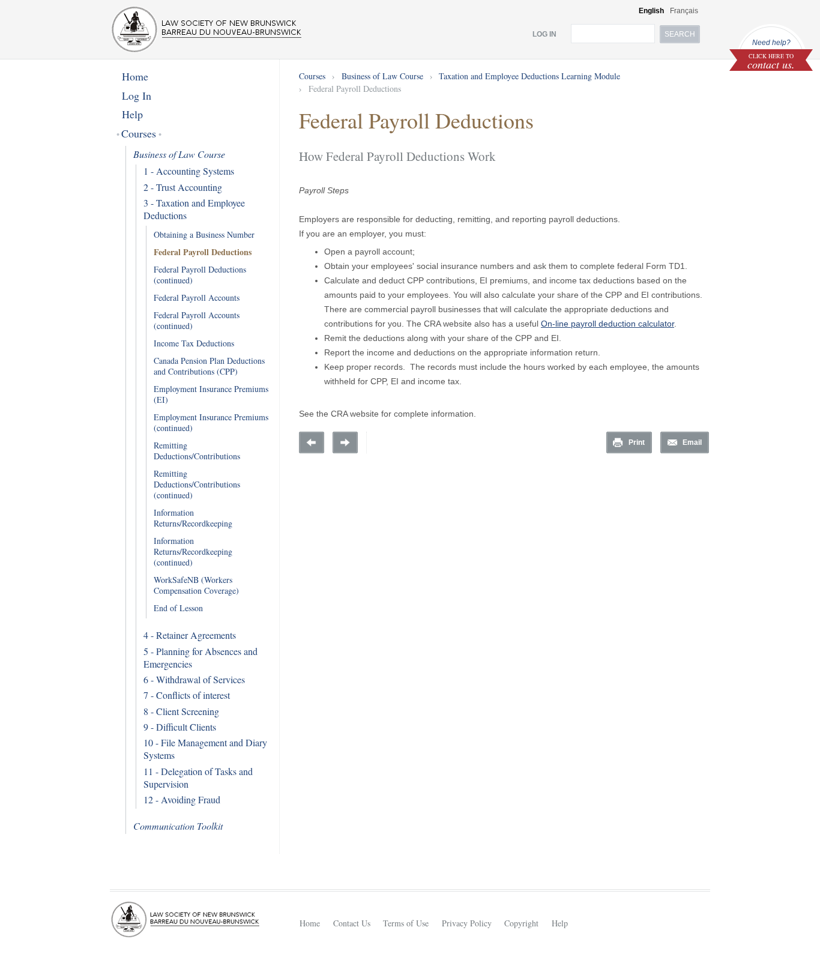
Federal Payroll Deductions (203, 252)
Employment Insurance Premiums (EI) (211, 394)
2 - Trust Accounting (182, 187)
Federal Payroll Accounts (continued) (197, 320)
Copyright (521, 923)
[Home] (206, 29)
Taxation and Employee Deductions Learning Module (529, 76)
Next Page (345, 442)
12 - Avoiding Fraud (181, 799)
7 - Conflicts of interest (186, 695)
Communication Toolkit (178, 826)
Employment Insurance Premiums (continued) (211, 422)
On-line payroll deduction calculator (607, 323)
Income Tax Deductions (194, 343)
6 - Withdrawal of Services (194, 679)
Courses (139, 133)
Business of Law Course (179, 154)
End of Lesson (178, 608)
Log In (136, 95)
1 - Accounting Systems (188, 171)
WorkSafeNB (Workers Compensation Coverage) (196, 585)
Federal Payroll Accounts (197, 297)
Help (132, 114)
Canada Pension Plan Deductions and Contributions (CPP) (209, 366)
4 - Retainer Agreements (189, 635)
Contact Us (351, 923)
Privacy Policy (467, 923)
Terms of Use (406, 923)
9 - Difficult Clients (179, 726)
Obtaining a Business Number (204, 234)
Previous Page (311, 442)
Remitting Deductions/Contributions (197, 450)
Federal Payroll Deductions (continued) (200, 275)
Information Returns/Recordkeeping (193, 518)
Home (135, 76)
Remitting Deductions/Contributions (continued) (197, 484)
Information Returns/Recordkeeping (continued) (193, 551)
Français (684, 11)
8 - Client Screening (181, 711)
